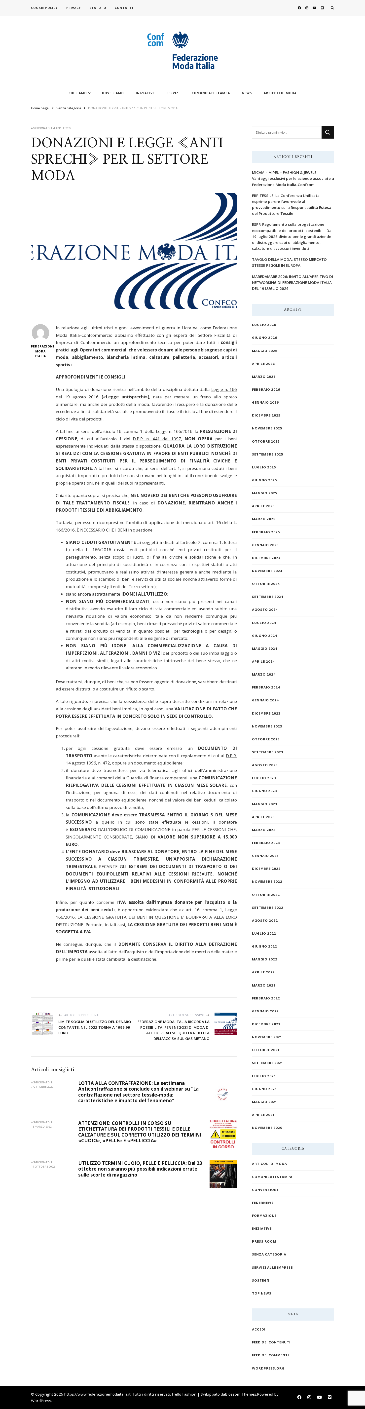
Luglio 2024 (264, 622)
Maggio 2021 (264, 1102)
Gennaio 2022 (265, 1011)
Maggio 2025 (264, 493)
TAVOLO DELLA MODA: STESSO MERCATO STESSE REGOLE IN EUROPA (289, 262)
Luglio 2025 (264, 467)
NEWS (247, 93)
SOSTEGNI (261, 1280)
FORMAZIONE (264, 1215)
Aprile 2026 (263, 363)
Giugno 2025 (264, 480)
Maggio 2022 (264, 959)
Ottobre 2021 (266, 1050)
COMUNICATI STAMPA (211, 93)
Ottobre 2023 (266, 739)
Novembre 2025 (267, 428)
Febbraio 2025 (266, 532)
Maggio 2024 (264, 648)
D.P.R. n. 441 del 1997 (157, 439)
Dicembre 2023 (266, 713)
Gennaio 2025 (265, 545)
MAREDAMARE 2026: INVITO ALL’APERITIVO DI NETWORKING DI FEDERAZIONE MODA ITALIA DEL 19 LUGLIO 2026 (292, 282)
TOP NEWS (261, 1293)
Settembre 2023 (267, 752)
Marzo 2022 (264, 985)
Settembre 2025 (267, 454)
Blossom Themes (240, 1394)
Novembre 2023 (267, 726)
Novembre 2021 (267, 1037)
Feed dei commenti (270, 1355)
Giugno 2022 (264, 946)
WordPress (41, 1400)
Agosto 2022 (265, 920)
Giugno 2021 (264, 1089)
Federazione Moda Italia (40, 351)
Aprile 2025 (263, 506)
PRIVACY (73, 8)
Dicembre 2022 (266, 868)
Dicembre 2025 (266, 415)
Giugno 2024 (264, 635)
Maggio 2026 (264, 350)
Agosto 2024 (265, 609)
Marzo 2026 (264, 376)
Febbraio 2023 (266, 842)
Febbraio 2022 (266, 998)
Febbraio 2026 (266, 389)
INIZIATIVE (145, 93)
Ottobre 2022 (266, 894)
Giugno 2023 (264, 791)
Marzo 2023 (264, 830)
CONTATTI (124, 8)
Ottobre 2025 (266, 441)
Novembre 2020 (267, 1127)
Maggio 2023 (264, 804)
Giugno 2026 (264, 337)
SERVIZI (173, 93)
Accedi (258, 1329)
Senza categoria (269, 1254)
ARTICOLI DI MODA (280, 93)
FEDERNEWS (263, 1202)
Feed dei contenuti (271, 1342)
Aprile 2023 (263, 817)
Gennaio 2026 (265, 402)
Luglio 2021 (264, 1076)
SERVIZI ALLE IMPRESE (272, 1267)
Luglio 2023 (264, 778)
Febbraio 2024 (266, 687)
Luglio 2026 (264, 324)
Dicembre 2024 (266, 558)
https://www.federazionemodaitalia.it (97, 1394)
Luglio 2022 (264, 933)
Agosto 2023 (265, 765)
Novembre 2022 (267, 881)
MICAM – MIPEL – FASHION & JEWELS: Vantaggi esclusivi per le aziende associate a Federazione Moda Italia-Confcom (293, 178)
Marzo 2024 (264, 674)
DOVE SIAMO (113, 93)
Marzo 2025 (264, 519)
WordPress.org (268, 1368)
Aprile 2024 (263, 661)
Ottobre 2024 (266, 583)
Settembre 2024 (267, 596)
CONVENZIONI (265, 1189)
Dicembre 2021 (266, 1024)
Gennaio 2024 (265, 700)
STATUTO (97, 8)
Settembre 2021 (267, 1063)
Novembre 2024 (267, 571)
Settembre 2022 (267, 907)
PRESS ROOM (264, 1241)
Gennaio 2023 (265, 855)
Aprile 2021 (263, 1114)
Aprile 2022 (263, 972)
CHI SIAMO (78, 93)
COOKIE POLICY (44, 8)
